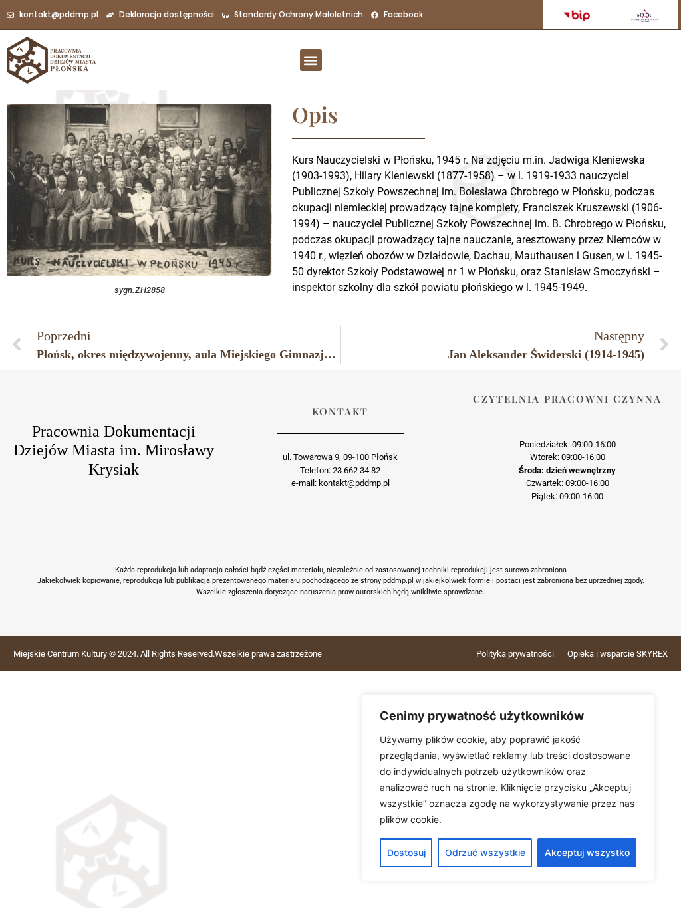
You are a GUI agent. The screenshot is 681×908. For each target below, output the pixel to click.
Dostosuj (406, 852)
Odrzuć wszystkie (485, 852)
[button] (311, 60)
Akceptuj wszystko (587, 852)
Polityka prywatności (515, 654)
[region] (508, 787)
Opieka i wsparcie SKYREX (617, 654)
